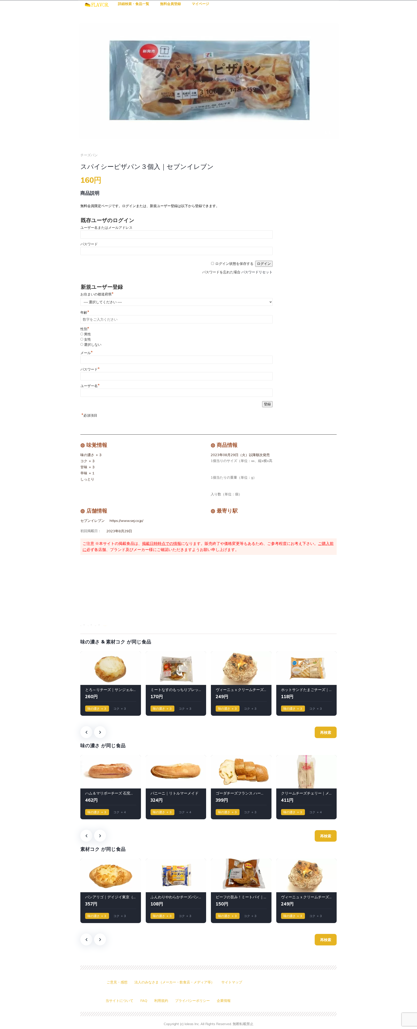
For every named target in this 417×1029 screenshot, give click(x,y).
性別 (84, 329)
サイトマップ (231, 982)
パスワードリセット (257, 272)
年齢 (84, 312)
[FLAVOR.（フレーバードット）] (97, 4)
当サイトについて (119, 1000)
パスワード (89, 244)
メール (86, 353)
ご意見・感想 (117, 982)
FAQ (143, 1000)
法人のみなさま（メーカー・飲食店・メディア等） (174, 982)
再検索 (325, 732)
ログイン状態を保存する (234, 263)
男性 (87, 334)
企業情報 (224, 1000)
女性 (87, 339)
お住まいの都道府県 (97, 294)
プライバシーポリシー (192, 1000)
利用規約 (161, 1000)
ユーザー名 (90, 386)
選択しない (92, 344)
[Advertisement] (208, 587)
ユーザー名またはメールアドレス (106, 227)
